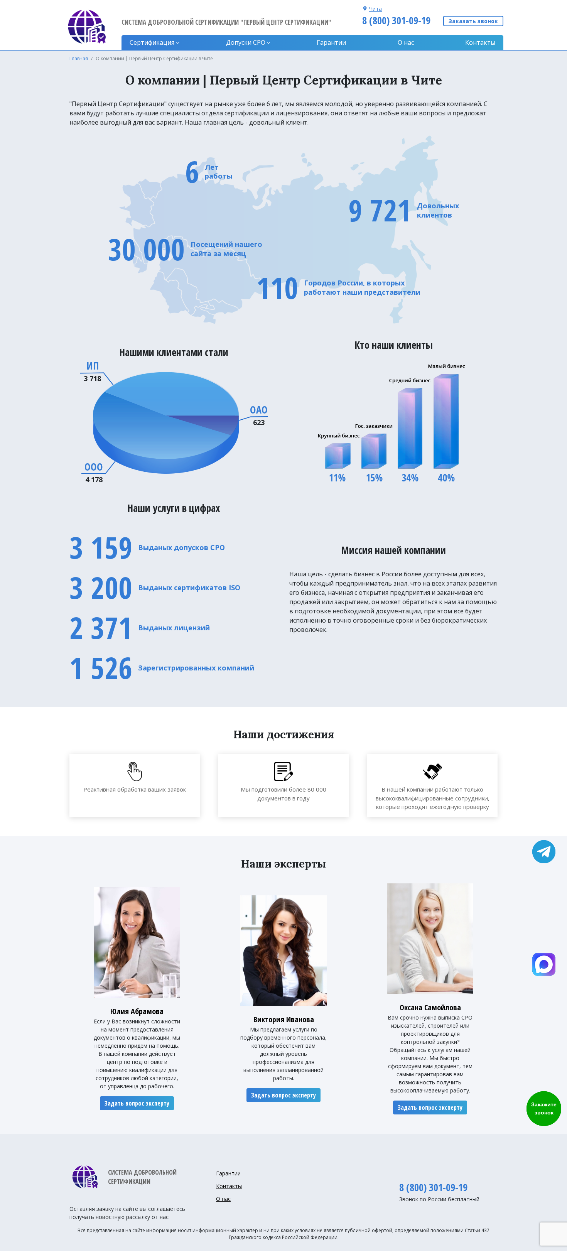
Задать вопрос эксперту (137, 1103)
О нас (406, 42)
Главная (78, 58)
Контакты (480, 42)
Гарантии (331, 42)
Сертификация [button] (152, 42)
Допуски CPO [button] (245, 42)
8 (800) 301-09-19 (396, 20)
